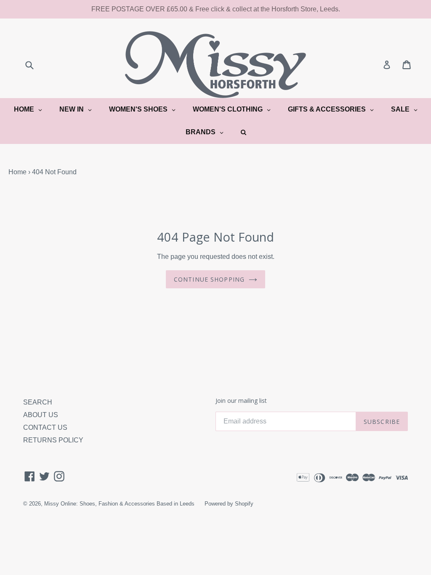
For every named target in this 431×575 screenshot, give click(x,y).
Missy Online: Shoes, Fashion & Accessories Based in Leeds (119, 503)
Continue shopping (209, 279)
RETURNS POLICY (53, 440)
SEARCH (37, 402)
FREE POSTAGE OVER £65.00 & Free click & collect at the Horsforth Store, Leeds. (215, 9)
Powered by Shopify (229, 503)
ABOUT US (40, 414)
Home (17, 172)
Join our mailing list (241, 401)
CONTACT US (45, 427)
